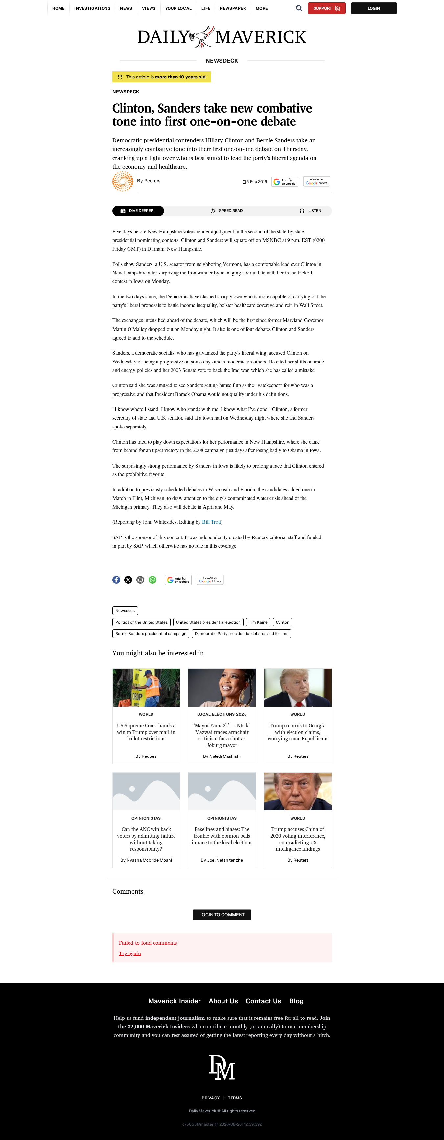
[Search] (299, 8)
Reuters (152, 181)
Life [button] (205, 8)
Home (58, 8)
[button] (284, 182)
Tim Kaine (258, 622)
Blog (296, 1001)
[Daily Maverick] (222, 37)
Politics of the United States (141, 622)
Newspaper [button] (233, 8)
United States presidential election (208, 622)
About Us (223, 1001)
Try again (130, 953)
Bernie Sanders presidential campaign (150, 633)
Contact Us (263, 1001)
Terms (235, 1098)
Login (374, 8)
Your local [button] (178, 8)
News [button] (126, 8)
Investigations (92, 8)
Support (323, 8)
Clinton (282, 622)
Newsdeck (125, 610)
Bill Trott (211, 521)
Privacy (211, 1098)
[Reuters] (122, 181)
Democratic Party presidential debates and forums (241, 633)
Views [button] (149, 8)
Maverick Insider (174, 1001)
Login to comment (222, 915)
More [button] (262, 8)
